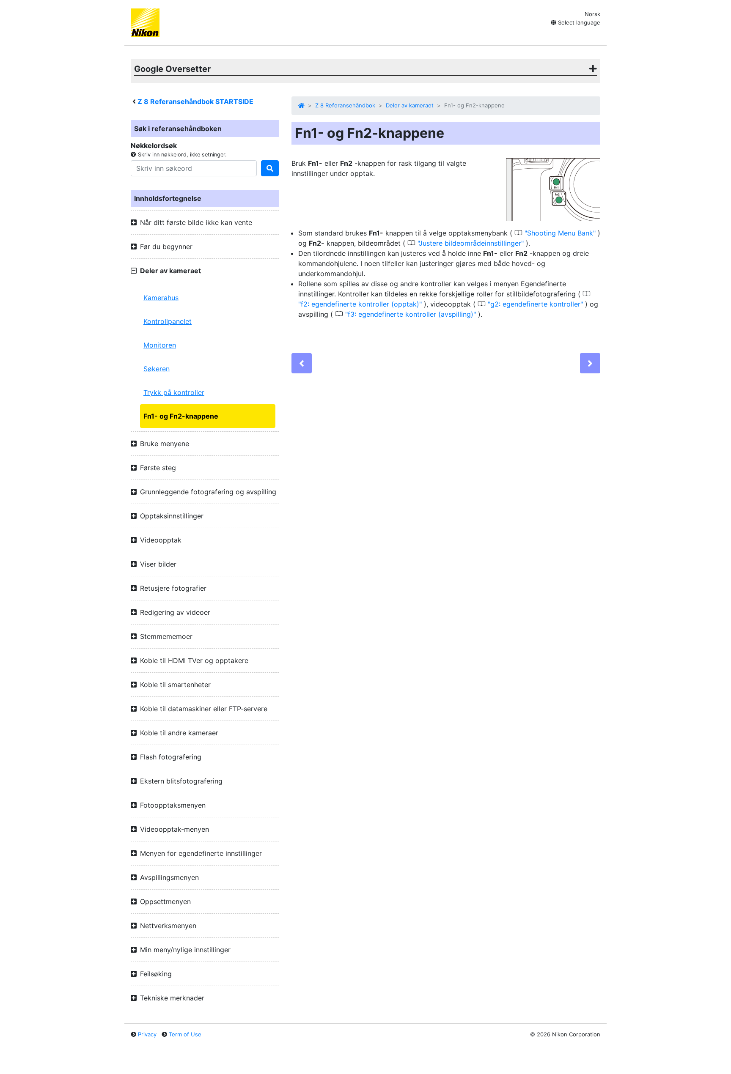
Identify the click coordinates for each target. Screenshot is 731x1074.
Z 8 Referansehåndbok (345, 105)
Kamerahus (161, 297)
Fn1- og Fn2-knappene (180, 416)
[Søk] (270, 168)
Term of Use (185, 1034)
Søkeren (156, 368)
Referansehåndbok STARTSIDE (195, 101)
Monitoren (159, 345)
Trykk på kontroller (173, 392)
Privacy (147, 1034)
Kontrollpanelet (167, 321)
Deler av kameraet (410, 105)
